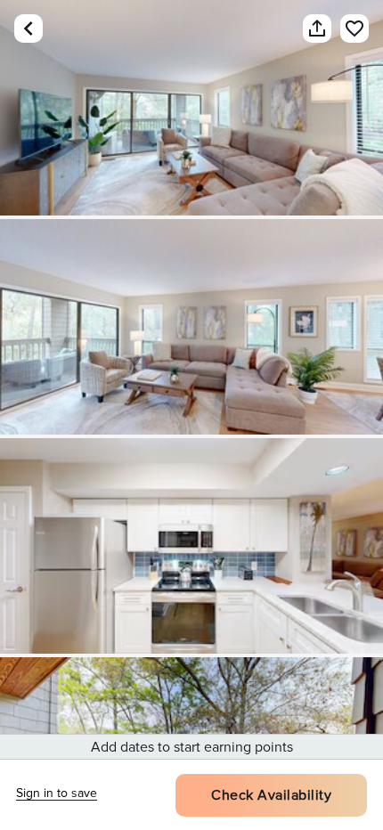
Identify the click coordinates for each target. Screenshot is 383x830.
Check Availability (271, 795)
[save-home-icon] (345, 28)
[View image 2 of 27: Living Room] (191, 327)
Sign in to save (56, 793)
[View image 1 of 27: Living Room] (191, 108)
